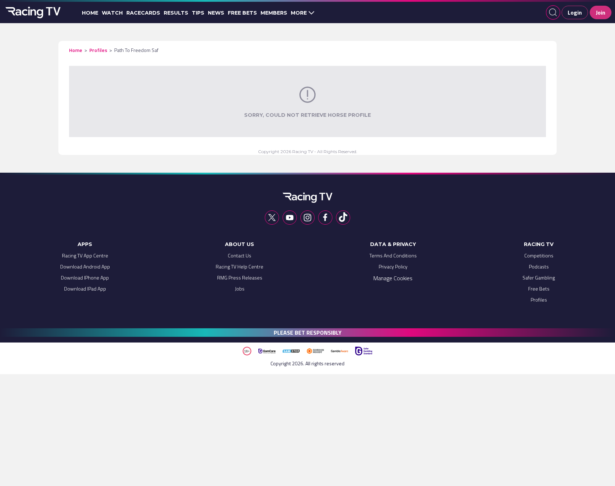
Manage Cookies (392, 278)
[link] (85, 257)
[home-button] (32, 12)
